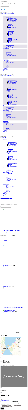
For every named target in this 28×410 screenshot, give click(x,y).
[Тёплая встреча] (13, 285)
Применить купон (5, 400)
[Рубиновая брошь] (13, 264)
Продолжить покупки (7, 406)
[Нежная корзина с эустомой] (13, 331)
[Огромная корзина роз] (9, 310)
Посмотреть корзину (6, 405)
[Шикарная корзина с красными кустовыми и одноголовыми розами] (13, 306)
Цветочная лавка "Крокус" (6, 198)
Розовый (5, 240)
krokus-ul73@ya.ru (5, 6)
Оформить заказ (17, 405)
